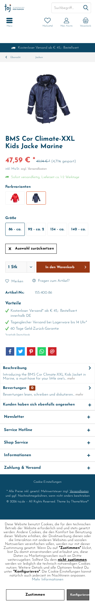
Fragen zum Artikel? (53, 281)
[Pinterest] (31, 351)
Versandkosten (79, 491)
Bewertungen (14, 388)
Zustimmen (35, 595)
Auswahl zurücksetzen (34, 249)
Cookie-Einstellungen (47, 482)
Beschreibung (15, 368)
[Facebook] (10, 351)
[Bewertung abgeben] (47, 153)
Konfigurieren (79, 595)
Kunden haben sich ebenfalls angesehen (39, 405)
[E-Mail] (52, 351)
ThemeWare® (80, 501)
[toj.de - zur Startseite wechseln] (24, 8)
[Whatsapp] (41, 351)
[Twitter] (20, 351)
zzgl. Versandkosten (34, 168)
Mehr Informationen (47, 579)
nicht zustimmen (72, 560)
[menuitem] (85, 22)
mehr (70, 379)
